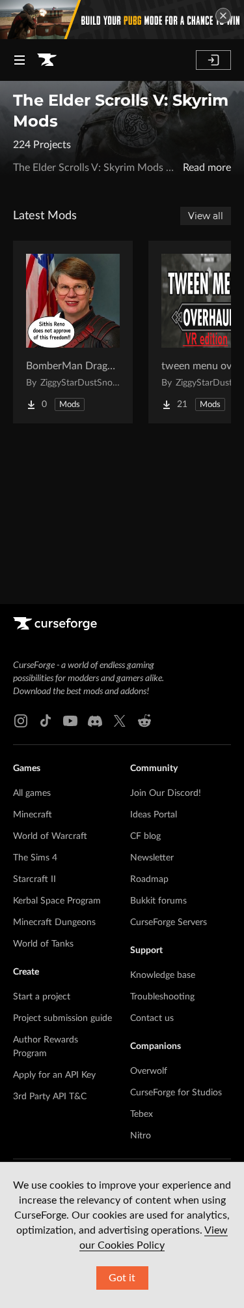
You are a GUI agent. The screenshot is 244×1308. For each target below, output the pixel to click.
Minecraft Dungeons (54, 922)
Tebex (141, 1114)
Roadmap (149, 879)
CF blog (145, 836)
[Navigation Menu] (19, 60)
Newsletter (152, 857)
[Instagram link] (21, 721)
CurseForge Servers (168, 922)
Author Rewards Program (45, 1046)
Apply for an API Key (54, 1075)
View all (205, 216)
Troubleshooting (162, 996)
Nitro (140, 1135)
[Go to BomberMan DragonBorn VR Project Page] (73, 332)
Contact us (152, 1018)
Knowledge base (162, 975)
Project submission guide (62, 1018)
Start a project (41, 996)
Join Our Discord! (165, 793)
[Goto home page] (46, 60)
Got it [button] (122, 1278)
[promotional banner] (122, 19)
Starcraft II (34, 879)
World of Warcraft (50, 836)
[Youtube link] (70, 721)
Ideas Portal (153, 814)
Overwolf (148, 1071)
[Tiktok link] (45, 721)
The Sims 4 (35, 857)
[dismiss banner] (223, 15)
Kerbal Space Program (57, 900)
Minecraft (32, 814)
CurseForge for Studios (176, 1092)
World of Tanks (43, 944)
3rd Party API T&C (50, 1096)
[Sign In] (213, 60)
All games (32, 793)
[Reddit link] (144, 721)
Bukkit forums (158, 900)
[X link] (120, 721)
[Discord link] (95, 721)
